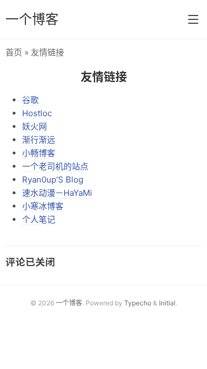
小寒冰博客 (42, 206)
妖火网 (34, 126)
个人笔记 (38, 219)
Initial (167, 303)
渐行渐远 (38, 139)
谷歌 (30, 100)
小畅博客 (38, 153)
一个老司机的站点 (55, 166)
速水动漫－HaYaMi (57, 193)
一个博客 (32, 19)
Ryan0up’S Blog (52, 179)
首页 (14, 52)
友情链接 (104, 77)
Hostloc (37, 113)
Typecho (137, 303)
